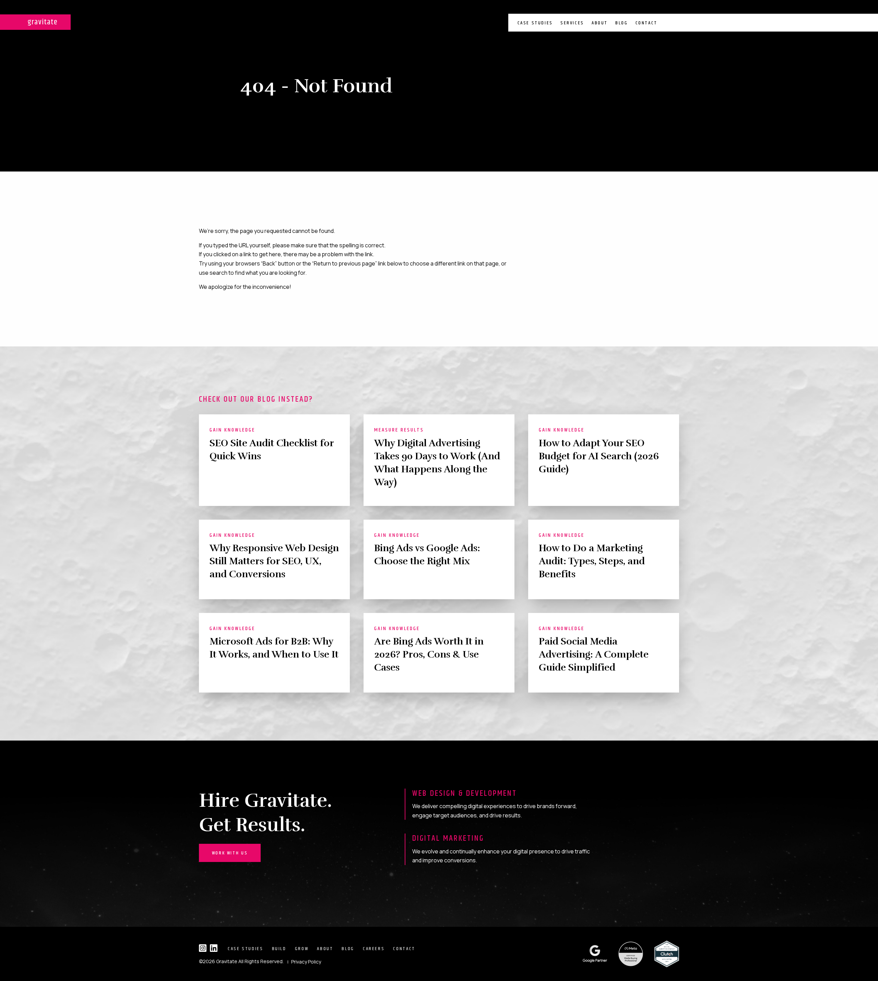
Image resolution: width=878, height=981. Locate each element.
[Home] (35, 22)
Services (572, 23)
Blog (621, 23)
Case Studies (535, 23)
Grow (302, 949)
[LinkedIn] (213, 948)
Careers (373, 949)
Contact (646, 23)
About (600, 23)
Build (279, 949)
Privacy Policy (306, 961)
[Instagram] (202, 948)
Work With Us (230, 853)
